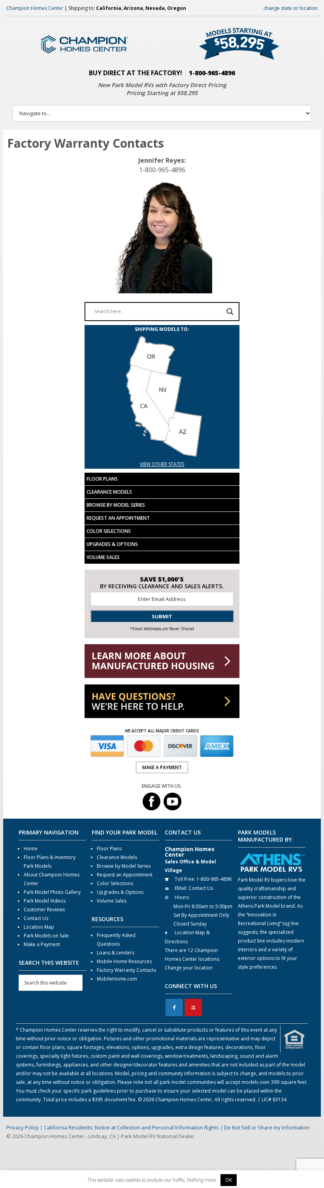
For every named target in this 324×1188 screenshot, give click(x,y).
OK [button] (228, 1180)
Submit (162, 616)
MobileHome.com (117, 978)
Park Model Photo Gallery (52, 892)
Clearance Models (109, 492)
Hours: (182, 897)
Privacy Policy (22, 1127)
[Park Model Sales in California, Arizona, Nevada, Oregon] (162, 455)
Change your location (189, 967)
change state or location (291, 8)
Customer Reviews (44, 909)
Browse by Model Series (116, 505)
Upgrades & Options (112, 544)
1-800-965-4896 (212, 72)
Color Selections (109, 531)
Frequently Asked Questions (116, 939)
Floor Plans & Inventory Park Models (49, 861)
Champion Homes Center (34, 8)
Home (31, 848)
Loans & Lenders (115, 952)
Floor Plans (102, 478)
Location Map (39, 927)
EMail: (181, 888)
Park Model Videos (45, 900)
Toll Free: (185, 879)
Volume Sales (103, 557)
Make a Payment (42, 944)
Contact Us (36, 918)
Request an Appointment (118, 518)
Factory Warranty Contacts (126, 970)
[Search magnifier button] (229, 311)
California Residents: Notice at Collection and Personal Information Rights (131, 1127)
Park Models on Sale (46, 935)
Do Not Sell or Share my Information (267, 1127)
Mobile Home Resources (124, 961)
